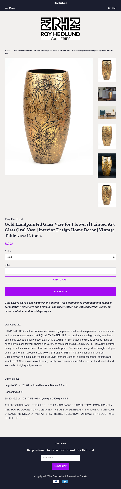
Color (8, 251)
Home (7, 50)
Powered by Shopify (77, 476)
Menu (12, 8)
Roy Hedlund (59, 476)
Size (7, 265)
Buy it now (60, 291)
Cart (114, 8)
